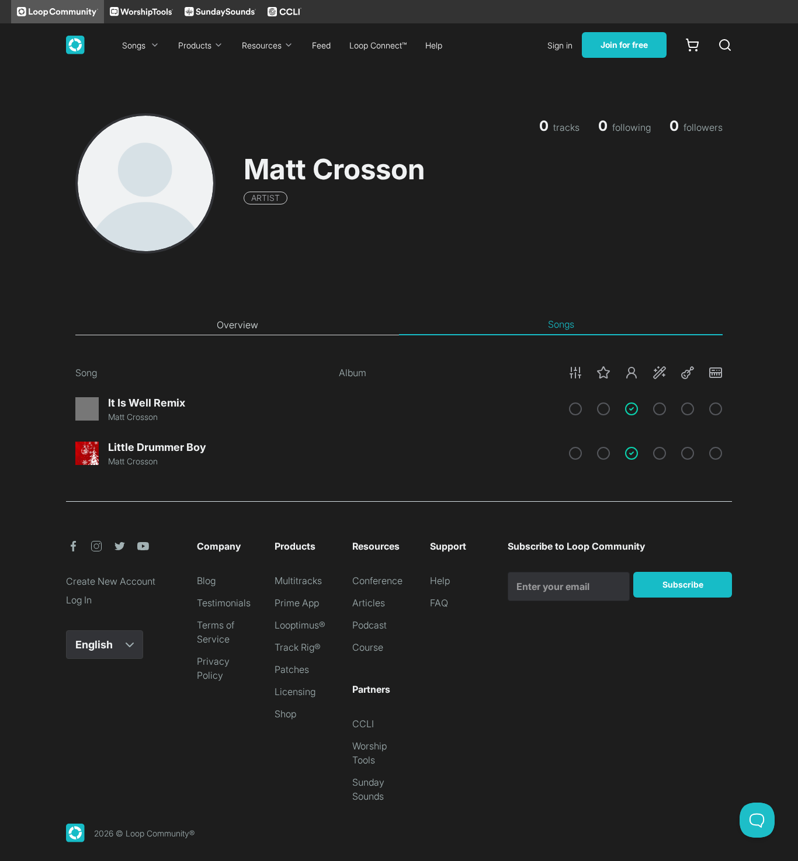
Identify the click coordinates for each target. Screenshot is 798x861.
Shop (285, 714)
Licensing (295, 691)
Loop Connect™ (378, 45)
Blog (206, 580)
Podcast (369, 625)
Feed (321, 45)
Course (367, 647)
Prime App (297, 603)
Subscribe (682, 584)
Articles (368, 603)
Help (433, 45)
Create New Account (110, 581)
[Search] (725, 45)
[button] (645, 373)
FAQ (439, 603)
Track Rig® (298, 647)
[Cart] (692, 45)
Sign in (560, 45)
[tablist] (399, 324)
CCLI (363, 724)
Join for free (624, 45)
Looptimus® (300, 625)
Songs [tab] (561, 324)
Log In (79, 600)
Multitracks (298, 580)
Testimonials (224, 603)
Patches (292, 669)
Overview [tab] (237, 325)
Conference (377, 580)
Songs (133, 45)
